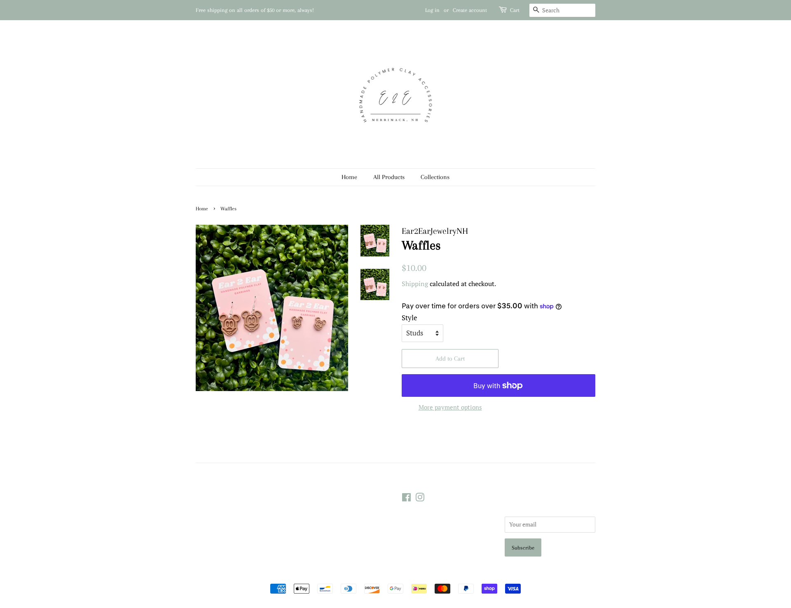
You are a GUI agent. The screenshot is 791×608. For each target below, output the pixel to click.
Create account (470, 10)
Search (307, 497)
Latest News (210, 480)
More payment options (450, 407)
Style (409, 317)
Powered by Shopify (443, 574)
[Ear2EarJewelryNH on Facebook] (406, 499)
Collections (435, 177)
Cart (515, 10)
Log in (432, 10)
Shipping (415, 283)
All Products (389, 177)
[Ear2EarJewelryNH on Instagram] (419, 499)
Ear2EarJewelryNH (392, 574)
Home (349, 177)
